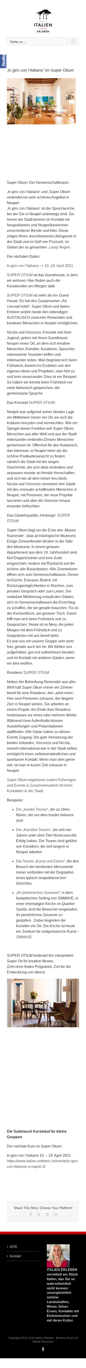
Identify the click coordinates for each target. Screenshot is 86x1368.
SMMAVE (24, 937)
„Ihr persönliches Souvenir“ (38, 893)
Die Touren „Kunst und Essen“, (41, 861)
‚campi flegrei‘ (59, 247)
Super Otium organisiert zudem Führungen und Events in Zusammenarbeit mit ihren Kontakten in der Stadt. (41, 785)
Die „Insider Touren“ (32, 809)
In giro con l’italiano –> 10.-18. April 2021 (40, 266)
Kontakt (15, 1256)
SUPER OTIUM (20, 275)
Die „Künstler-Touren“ (33, 830)
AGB (13, 1246)
